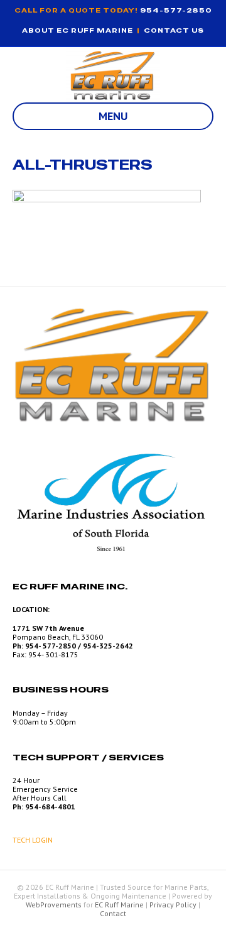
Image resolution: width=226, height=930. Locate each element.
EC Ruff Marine (119, 904)
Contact (113, 913)
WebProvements (54, 904)
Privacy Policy (172, 904)
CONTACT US (174, 30)
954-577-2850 (176, 10)
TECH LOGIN (33, 840)
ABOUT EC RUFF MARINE (77, 30)
